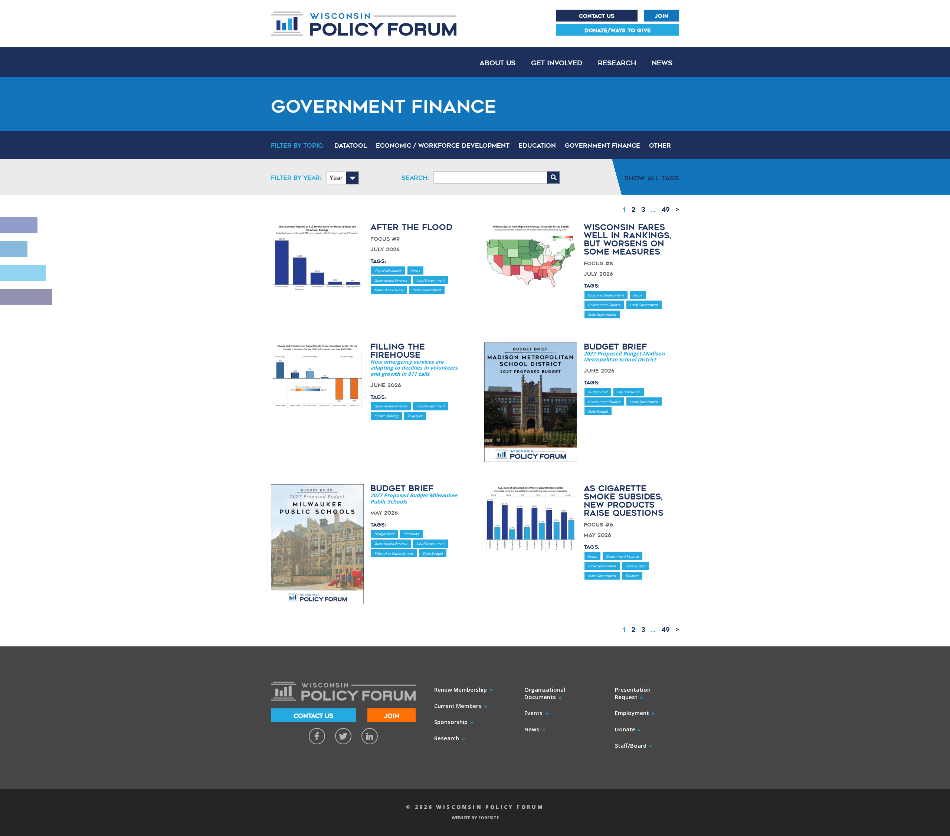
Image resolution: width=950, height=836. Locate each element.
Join (661, 16)
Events (533, 713)
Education (537, 146)
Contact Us (597, 16)
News (662, 63)
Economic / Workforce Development (443, 146)
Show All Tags (651, 178)
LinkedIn (369, 736)
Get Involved (556, 63)
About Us (497, 63)
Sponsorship (451, 721)
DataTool (350, 146)
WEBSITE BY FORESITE (475, 817)
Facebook (317, 736)
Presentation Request (633, 693)
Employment (632, 713)
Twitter (343, 736)
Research (617, 63)
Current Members (457, 705)
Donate (625, 729)
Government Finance (602, 146)
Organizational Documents (544, 693)
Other (660, 146)
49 (665, 209)
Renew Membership (460, 689)
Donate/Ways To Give (617, 30)
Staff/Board (630, 745)
